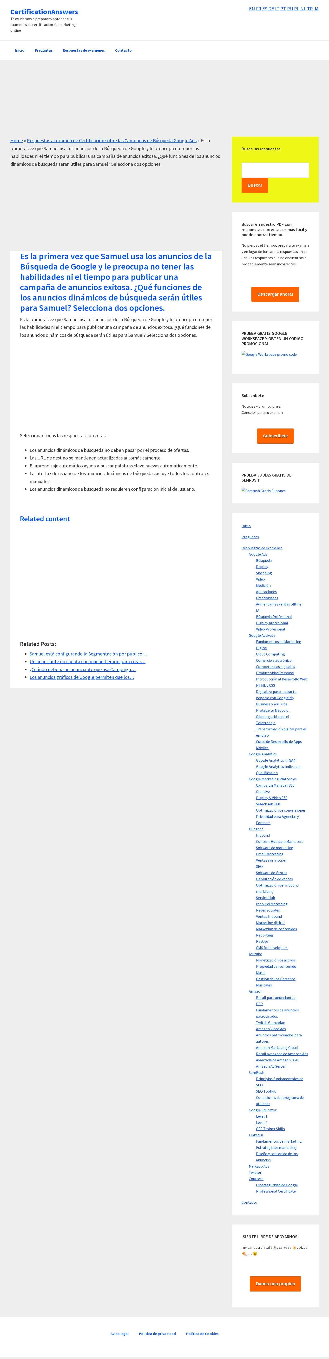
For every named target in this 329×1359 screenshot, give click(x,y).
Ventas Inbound (269, 916)
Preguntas (250, 536)
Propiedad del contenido (276, 966)
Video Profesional (270, 629)
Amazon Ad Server (271, 1066)
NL (303, 9)
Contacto (249, 1202)
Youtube (255, 953)
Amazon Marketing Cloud (277, 1047)
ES (264, 9)
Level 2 (261, 1122)
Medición (263, 585)
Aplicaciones (266, 591)
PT (283, 9)
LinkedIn (256, 1134)
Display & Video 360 (271, 797)
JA (316, 9)
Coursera (256, 1178)
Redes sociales (268, 910)
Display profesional (272, 622)
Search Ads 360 (268, 804)
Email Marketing (269, 853)
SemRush (256, 1072)
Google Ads (258, 554)
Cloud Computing (270, 654)
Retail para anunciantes (275, 997)
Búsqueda (264, 560)
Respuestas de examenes (262, 547)
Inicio (246, 525)
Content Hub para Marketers (279, 841)
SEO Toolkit (266, 1091)
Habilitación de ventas (274, 878)
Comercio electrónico (274, 660)
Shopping (264, 572)
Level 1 (261, 1116)
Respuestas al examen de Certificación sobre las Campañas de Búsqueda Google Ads (112, 140)
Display (262, 566)
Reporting (264, 935)
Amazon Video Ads (271, 1028)
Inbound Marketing (272, 903)
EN (252, 9)
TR (310, 9)
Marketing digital (270, 922)
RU (290, 9)
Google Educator (262, 1110)
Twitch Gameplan (270, 1022)
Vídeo (260, 579)
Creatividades (267, 597)
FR (258, 9)
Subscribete (275, 436)
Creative (263, 791)
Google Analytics (263, 754)
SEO (259, 866)
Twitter (255, 1172)
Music (260, 972)
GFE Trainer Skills (270, 1128)
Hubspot (256, 828)
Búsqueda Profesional (274, 616)
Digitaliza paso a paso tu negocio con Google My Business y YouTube (276, 697)
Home (16, 140)
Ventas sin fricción (271, 860)
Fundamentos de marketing (279, 1141)
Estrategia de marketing (276, 1147)
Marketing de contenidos (276, 928)
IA (257, 610)
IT (277, 9)
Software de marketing (274, 847)
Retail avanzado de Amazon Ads (282, 1053)
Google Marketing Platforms (273, 779)
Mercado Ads (259, 1166)
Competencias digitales (275, 666)
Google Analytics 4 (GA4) (276, 760)
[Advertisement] (154, 103)
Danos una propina (275, 1283)
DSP (259, 1003)
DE (271, 9)
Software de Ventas (271, 872)
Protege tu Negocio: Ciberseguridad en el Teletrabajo (272, 716)
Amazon (256, 991)
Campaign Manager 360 (275, 785)
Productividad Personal (275, 672)
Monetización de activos (276, 960)
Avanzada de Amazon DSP (277, 1060)
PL (296, 9)
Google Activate (262, 635)
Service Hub (265, 897)
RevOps (262, 941)
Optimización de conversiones (281, 810)
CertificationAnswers (44, 11)
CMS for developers (272, 947)
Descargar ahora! (275, 294)
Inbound (263, 835)
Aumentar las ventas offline (278, 604)
